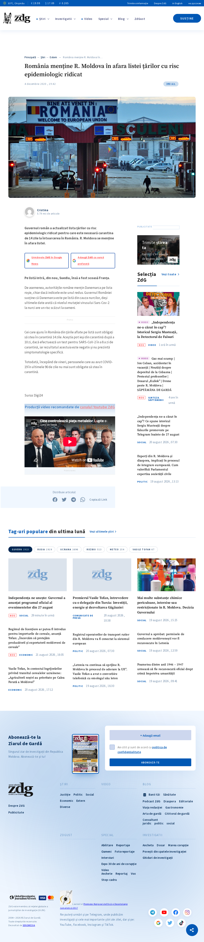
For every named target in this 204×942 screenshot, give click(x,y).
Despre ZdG (160, 3)
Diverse (65, 807)
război (94, 549)
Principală (30, 57)
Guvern (20, 549)
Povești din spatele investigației (164, 851)
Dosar (161, 845)
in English (177, 3)
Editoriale (186, 801)
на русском (194, 3)
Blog (121, 19)
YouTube (164, 912)
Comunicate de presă (83, 616)
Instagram (187, 912)
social (171, 823)
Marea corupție (178, 845)
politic (158, 823)
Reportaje (123, 845)
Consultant (150, 820)
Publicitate (16, 812)
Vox (133, 873)
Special (103, 19)
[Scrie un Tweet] (64, 499)
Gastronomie (174, 807)
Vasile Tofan (143, 549)
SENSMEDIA (29, 925)
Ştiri (42, 19)
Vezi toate (169, 274)
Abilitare (107, 845)
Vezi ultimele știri (102, 531)
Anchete (106, 873)
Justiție (65, 794)
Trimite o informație (137, 3)
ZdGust (139, 19)
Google (158, 923)
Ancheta (148, 845)
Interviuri (107, 858)
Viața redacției (152, 807)
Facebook (176, 912)
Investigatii (63, 19)
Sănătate (169, 794)
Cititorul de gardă (177, 813)
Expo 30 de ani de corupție (118, 864)
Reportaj (122, 873)
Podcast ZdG (151, 801)
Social (141, 442)
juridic (147, 823)
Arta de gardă (152, 813)
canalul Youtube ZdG (97, 407)
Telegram (152, 912)
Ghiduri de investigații (158, 858)
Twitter (170, 923)
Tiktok (181, 923)
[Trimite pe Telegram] (73, 499)
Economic (26, 655)
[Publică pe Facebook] (55, 499)
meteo (117, 549)
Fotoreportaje (125, 851)
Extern (53, 57)
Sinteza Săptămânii (156, 399)
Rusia (44, 549)
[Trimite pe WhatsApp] (82, 499)
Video (88, 19)
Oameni (106, 851)
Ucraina (69, 549)
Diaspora (170, 801)
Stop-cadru (109, 880)
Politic (142, 482)
